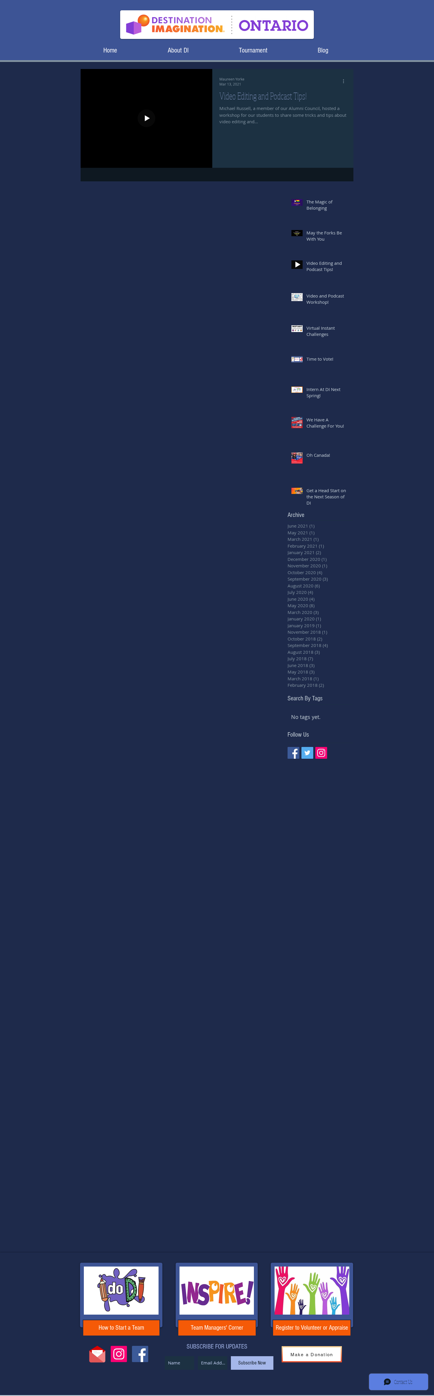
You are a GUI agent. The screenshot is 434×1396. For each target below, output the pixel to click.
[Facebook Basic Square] (293, 753)
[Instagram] (321, 753)
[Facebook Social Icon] (140, 1354)
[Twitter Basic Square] (307, 753)
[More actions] (345, 81)
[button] (178, 50)
